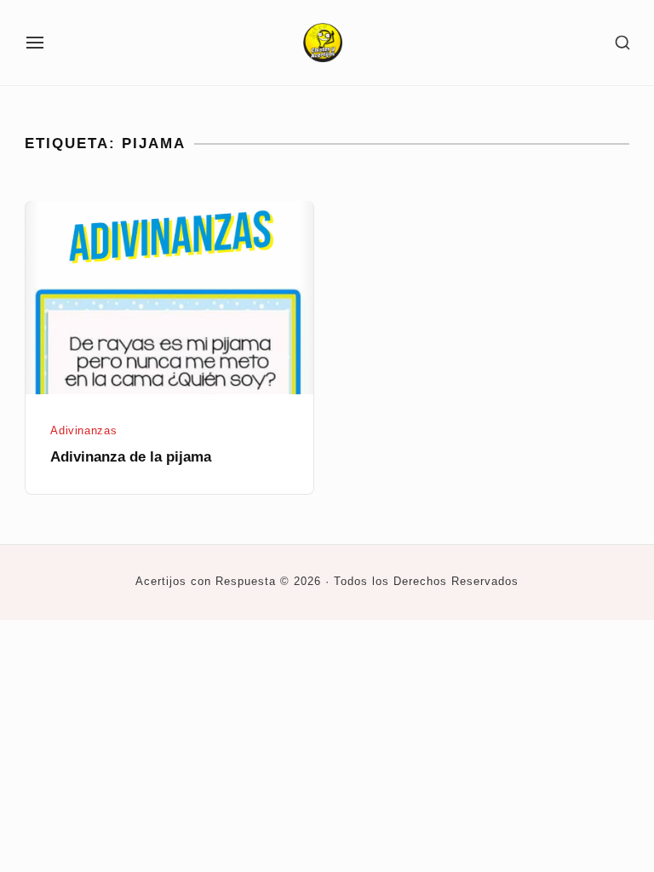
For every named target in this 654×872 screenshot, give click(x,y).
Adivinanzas (83, 431)
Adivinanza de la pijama (130, 457)
